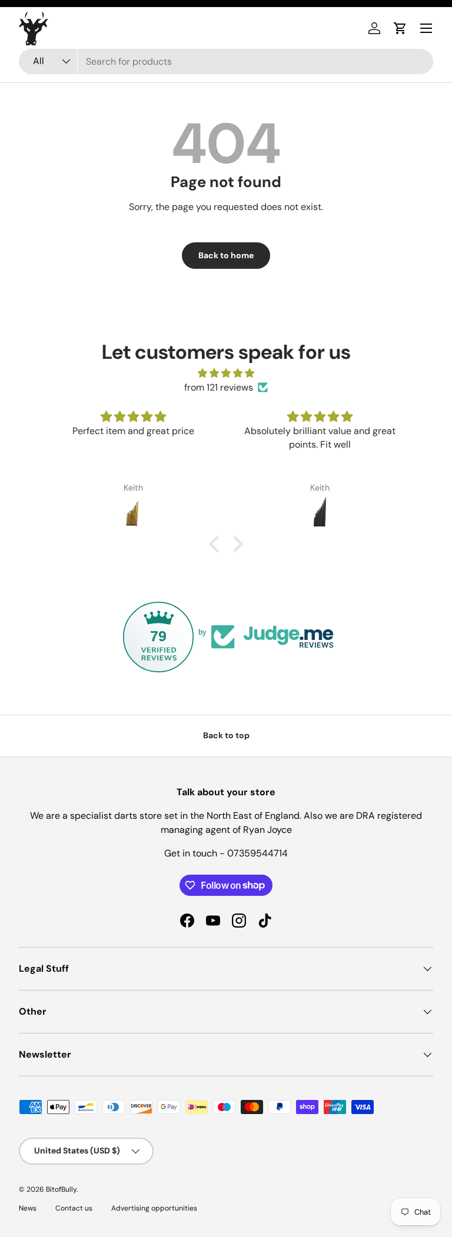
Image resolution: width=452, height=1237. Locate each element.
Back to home (226, 255)
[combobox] (226, 61)
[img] (226, 373)
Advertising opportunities (154, 1208)
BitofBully (61, 1189)
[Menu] (426, 28)
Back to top (226, 735)
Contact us (73, 1208)
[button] (400, 28)
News (27, 1208)
